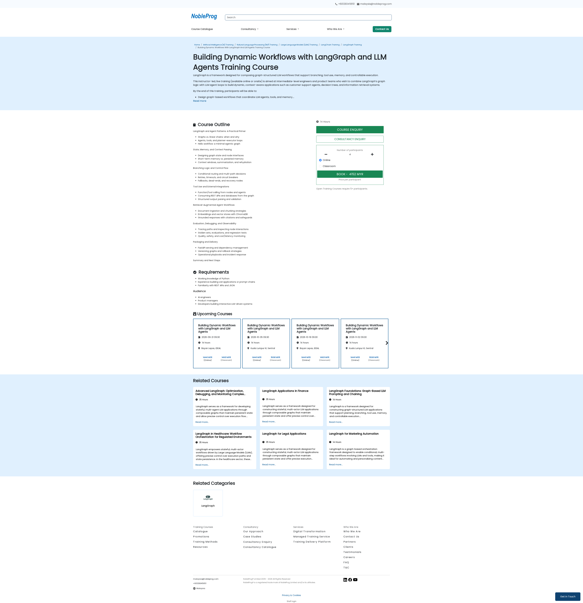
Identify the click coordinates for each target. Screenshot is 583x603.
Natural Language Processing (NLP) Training (257, 44)
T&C (346, 567)
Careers (349, 557)
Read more (199, 101)
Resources (200, 547)
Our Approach (253, 531)
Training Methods (205, 541)
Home (197, 44)
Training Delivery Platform (312, 541)
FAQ (346, 562)
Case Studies (252, 536)
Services (291, 29)
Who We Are (335, 29)
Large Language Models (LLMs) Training (299, 44)
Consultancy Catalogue (259, 547)
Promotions (201, 536)
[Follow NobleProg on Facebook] (350, 579)
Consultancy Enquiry (257, 542)
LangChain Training (330, 44)
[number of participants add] (373, 154)
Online (326, 160)
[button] (386, 343)
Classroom (329, 166)
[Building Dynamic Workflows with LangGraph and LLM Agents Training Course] (207, 16)
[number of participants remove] (327, 154)
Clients (348, 547)
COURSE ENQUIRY (350, 130)
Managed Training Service (311, 536)
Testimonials (352, 552)
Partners (349, 541)
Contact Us (382, 29)
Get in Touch (567, 596)
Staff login (291, 601)
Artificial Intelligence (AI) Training (218, 44)
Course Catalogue (202, 29)
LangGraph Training (352, 44)
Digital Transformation (309, 531)
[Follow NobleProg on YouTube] (355, 579)
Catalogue (200, 531)
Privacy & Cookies (291, 595)
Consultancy (249, 29)
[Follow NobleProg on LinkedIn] (345, 579)
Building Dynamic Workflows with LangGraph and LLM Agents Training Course (234, 47)
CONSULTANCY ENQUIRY (350, 139)
